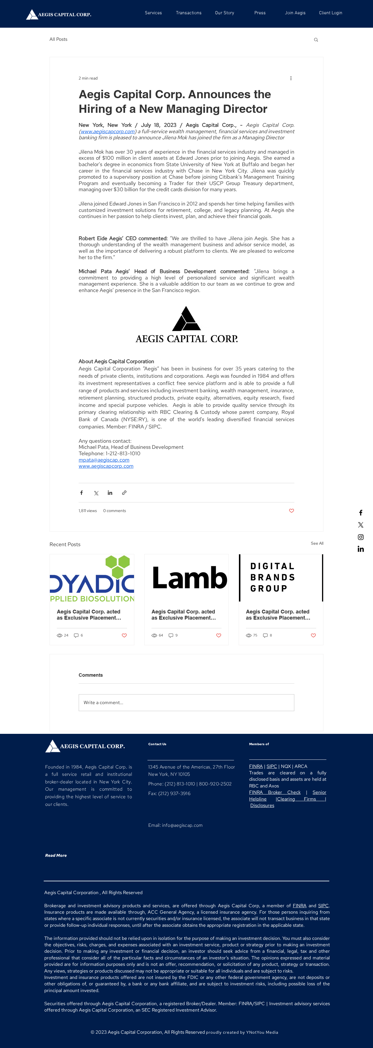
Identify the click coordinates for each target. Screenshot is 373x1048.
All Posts (58, 39)
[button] (316, 39)
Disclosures (262, 805)
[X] (361, 525)
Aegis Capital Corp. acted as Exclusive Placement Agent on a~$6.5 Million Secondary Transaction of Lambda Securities (183, 615)
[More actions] (290, 78)
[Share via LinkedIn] (110, 492)
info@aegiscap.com (182, 825)
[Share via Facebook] (81, 492)
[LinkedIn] (361, 549)
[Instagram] (361, 537)
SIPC (272, 766)
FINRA (256, 766)
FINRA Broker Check (275, 792)
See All (317, 543)
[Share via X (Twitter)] (95, 492)
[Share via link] (124, 492)
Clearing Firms (301, 799)
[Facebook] (361, 512)
